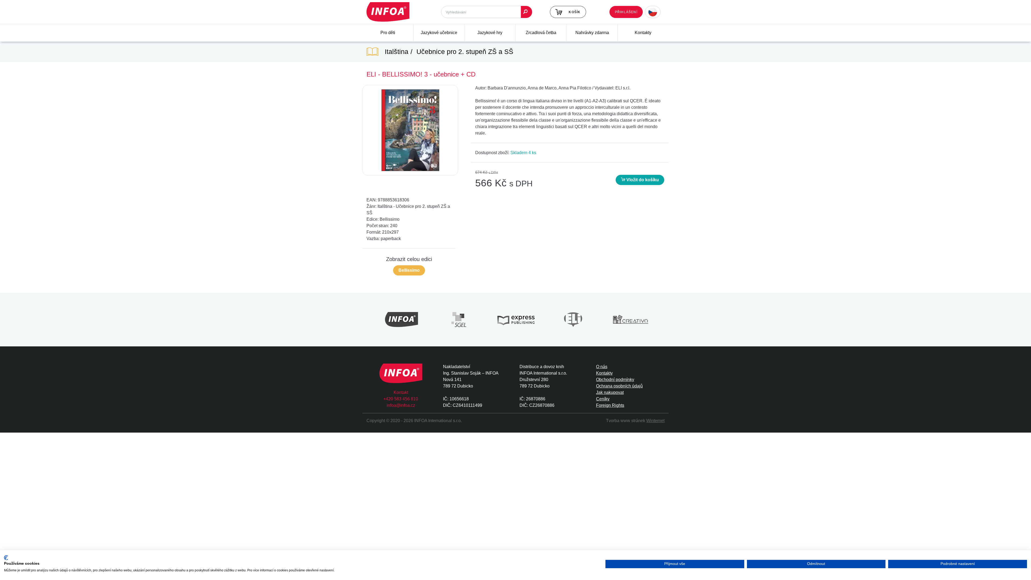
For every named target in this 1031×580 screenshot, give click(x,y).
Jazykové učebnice (439, 32)
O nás (601, 366)
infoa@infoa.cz (401, 405)
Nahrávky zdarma (592, 32)
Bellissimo (409, 270)
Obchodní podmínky (615, 379)
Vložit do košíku (642, 179)
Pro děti (387, 32)
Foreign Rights (610, 405)
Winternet (655, 420)
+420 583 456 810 (400, 399)
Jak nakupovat (610, 392)
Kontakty (643, 32)
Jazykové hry (489, 32)
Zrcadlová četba (541, 32)
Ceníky (602, 399)
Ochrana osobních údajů (619, 386)
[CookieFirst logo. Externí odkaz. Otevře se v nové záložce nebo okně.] (6, 557)
